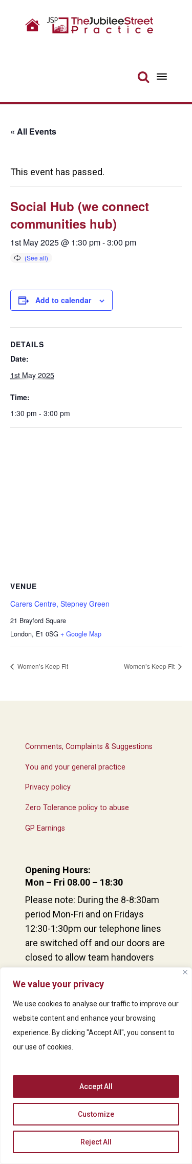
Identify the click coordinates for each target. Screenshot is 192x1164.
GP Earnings (45, 828)
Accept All (96, 1086)
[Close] (185, 972)
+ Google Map (80, 634)
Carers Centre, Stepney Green (60, 603)
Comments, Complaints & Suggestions (89, 746)
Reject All (96, 1142)
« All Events (33, 131)
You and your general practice (75, 767)
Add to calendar (63, 300)
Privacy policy (48, 787)
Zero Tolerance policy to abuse (77, 807)
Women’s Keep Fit (42, 666)
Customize (96, 1114)
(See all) (36, 257)
